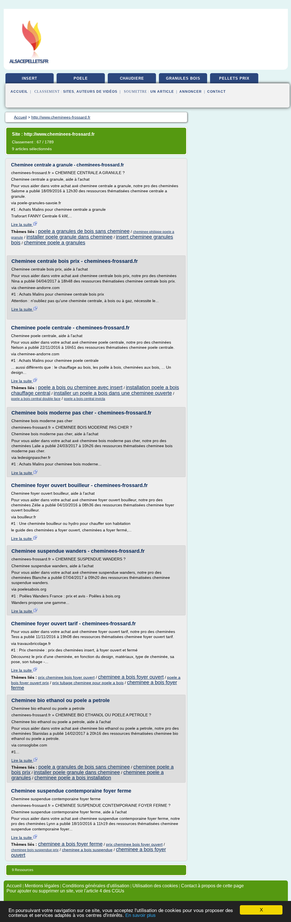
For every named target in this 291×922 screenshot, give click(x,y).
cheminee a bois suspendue (87, 849)
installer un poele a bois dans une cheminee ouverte (113, 393)
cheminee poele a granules (54, 243)
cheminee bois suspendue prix (35, 850)
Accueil (19, 92)
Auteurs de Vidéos (96, 92)
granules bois (183, 78)
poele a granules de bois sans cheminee (84, 231)
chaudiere (132, 78)
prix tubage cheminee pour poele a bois (88, 682)
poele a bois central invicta (84, 399)
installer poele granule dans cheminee (69, 237)
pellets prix (234, 78)
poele (81, 78)
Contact (216, 92)
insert (29, 78)
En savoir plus (140, 915)
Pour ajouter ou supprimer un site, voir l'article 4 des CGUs (65, 890)
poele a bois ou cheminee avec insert (80, 387)
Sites (68, 92)
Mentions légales (42, 885)
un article (162, 92)
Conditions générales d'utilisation (95, 885)
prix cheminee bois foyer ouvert (66, 677)
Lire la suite (22, 224)
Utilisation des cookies (155, 885)
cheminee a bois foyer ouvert (131, 677)
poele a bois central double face (36, 399)
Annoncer (190, 92)
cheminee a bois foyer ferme (70, 844)
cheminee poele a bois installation (72, 778)
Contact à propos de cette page (212, 885)
